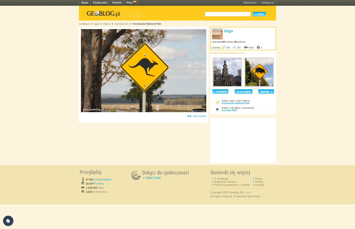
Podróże (117, 2)
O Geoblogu (221, 178)
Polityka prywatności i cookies (232, 184)
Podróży (99, 183)
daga (96, 24)
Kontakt (259, 184)
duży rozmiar (199, 116)
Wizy (130, 2)
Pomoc (259, 181)
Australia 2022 (122, 24)
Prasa (258, 178)
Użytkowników (102, 179)
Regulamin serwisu (225, 181)
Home (84, 2)
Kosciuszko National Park (147, 24)
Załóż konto (250, 2)
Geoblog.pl (84, 24)
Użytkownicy (100, 2)
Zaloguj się (267, 2)
